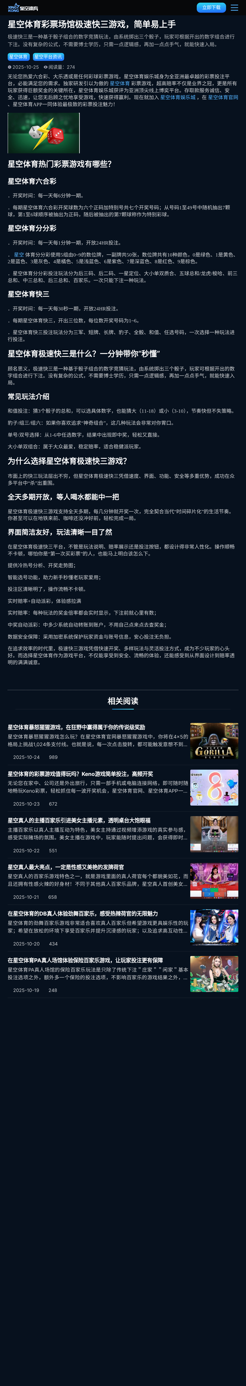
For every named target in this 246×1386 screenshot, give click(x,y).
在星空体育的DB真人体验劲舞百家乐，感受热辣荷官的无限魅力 (83, 913)
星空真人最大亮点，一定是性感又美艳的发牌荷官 (66, 867)
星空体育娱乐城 (178, 97)
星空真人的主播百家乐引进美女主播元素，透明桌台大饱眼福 (79, 820)
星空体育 (18, 57)
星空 (19, 255)
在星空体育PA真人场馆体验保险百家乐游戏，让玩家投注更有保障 (85, 960)
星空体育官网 (223, 97)
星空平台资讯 (48, 57)
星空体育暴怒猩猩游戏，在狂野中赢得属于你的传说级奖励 (76, 727)
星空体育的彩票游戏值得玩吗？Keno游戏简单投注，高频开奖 (80, 774)
